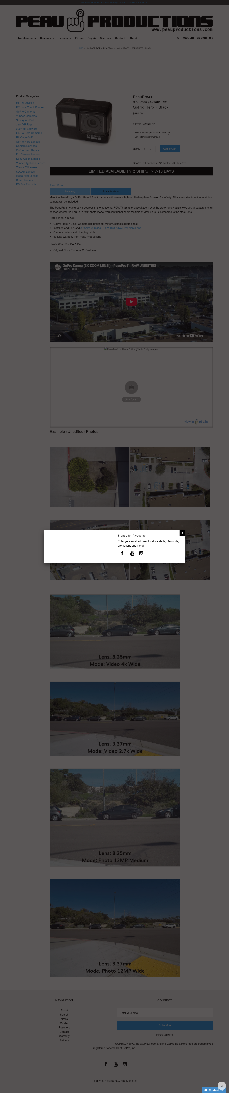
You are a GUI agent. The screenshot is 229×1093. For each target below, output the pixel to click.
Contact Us (215, 1090)
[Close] (182, 533)
